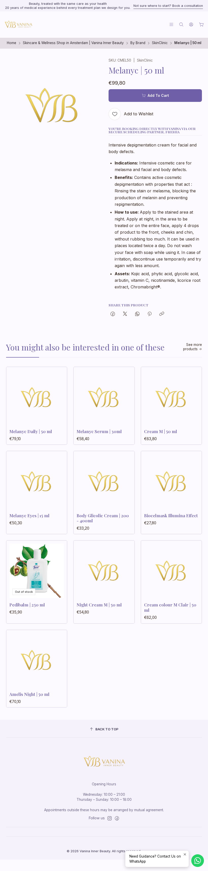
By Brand (137, 43)
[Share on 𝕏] (125, 314)
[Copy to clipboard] (162, 314)
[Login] (191, 24)
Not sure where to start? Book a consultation (168, 6)
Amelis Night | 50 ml (29, 694)
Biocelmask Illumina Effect (171, 515)
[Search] (181, 24)
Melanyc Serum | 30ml (99, 431)
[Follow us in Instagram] (109, 818)
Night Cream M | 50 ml (99, 604)
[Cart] (201, 25)
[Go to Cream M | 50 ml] (171, 397)
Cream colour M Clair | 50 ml (170, 607)
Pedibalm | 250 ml (27, 604)
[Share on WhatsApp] (137, 314)
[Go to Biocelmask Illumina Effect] (171, 481)
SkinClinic (160, 43)
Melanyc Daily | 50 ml (30, 431)
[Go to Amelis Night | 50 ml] (36, 660)
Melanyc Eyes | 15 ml (29, 515)
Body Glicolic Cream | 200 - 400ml (103, 518)
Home (11, 43)
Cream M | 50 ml (160, 431)
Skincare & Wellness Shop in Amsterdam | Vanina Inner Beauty (73, 43)
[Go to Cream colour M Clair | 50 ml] (171, 571)
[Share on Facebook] (113, 314)
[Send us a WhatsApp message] (197, 860)
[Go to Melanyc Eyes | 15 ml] (36, 481)
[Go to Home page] (18, 24)
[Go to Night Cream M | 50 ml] (104, 571)
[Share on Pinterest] (149, 314)
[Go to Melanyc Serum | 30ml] (104, 397)
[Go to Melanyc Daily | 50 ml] (36, 397)
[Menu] (171, 24)
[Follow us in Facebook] (116, 818)
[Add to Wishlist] (58, 396)
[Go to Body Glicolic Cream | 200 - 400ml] (104, 481)
